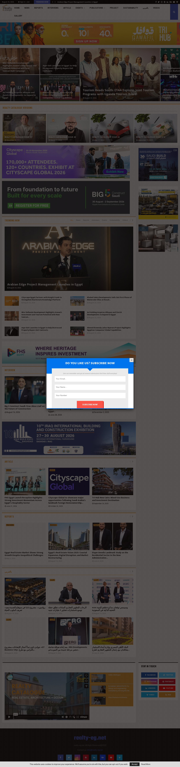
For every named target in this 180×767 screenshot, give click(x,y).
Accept (135, 764)
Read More (145, 764)
